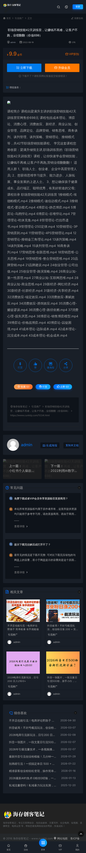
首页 (8, 18)
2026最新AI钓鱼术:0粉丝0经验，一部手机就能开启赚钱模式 (33, 778)
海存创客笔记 (20, 406)
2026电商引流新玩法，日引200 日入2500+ (23, 679)
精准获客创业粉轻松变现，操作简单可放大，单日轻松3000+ (33, 771)
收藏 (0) (24, 386)
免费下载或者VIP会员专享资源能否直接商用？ (41, 498)
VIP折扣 (74, 54)
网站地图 (62, 838)
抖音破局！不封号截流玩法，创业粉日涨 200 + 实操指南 (62, 627)
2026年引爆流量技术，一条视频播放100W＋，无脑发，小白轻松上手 (33, 749)
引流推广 (19, 18)
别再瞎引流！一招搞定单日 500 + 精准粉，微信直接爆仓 (33, 763)
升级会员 (63, 68)
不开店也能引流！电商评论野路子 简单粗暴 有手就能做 (23, 627)
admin (13, 42)
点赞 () (64, 386)
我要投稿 (78, 18)
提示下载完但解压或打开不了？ (32, 544)
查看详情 (19, 526)
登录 (78, 6)
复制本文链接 (73, 445)
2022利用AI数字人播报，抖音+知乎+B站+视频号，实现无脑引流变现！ (64, 471)
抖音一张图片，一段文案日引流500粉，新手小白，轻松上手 (62, 679)
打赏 (44, 386)
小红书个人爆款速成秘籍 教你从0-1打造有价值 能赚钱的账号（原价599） (22, 471)
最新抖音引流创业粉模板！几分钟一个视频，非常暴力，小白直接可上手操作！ (33, 756)
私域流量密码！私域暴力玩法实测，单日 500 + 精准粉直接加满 (33, 785)
